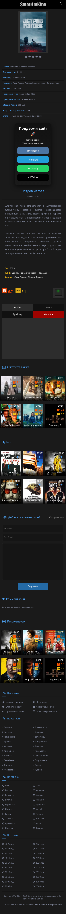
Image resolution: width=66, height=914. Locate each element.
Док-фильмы (41, 742)
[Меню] (4, 5)
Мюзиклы (8, 756)
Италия (8, 800)
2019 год (9, 858)
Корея (8, 814)
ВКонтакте (33, 150)
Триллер (43, 273)
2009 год (9, 882)
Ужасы (38, 765)
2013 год (9, 872)
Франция (40, 805)
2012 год (40, 872)
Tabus (48, 307)
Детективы (40, 737)
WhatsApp (33, 168)
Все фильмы (42, 702)
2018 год (40, 858)
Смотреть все (56, 517)
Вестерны (9, 732)
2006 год (40, 887)
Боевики (8, 728)
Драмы (7, 742)
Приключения (41, 756)
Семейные (9, 761)
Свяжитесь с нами (45, 707)
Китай (39, 809)
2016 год (40, 863)
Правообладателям (14, 712)
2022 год (40, 849)
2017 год (9, 863)
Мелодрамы (40, 751)
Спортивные (41, 761)
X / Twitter (33, 177)
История (8, 746)
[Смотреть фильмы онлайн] (33, 3)
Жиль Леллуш (20, 277)
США (38, 786)
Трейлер (17, 314)
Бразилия (10, 824)
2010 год (40, 877)
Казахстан (10, 795)
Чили (38, 824)
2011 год (9, 877)
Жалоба (48, 314)
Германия (10, 805)
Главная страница (14, 702)
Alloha (17, 307)
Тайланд (40, 819)
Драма (15, 273)
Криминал (9, 751)
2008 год (40, 882)
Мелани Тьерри (35, 277)
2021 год (9, 854)
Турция (39, 828)
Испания (40, 800)
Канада (39, 795)
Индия (8, 809)
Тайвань (9, 819)
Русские (38, 770)
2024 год (40, 844)
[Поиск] (61, 4)
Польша (9, 828)
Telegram (33, 159)
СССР (7, 786)
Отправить (33, 586)
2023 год (9, 849)
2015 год (9, 868)
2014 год (40, 868)
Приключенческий (28, 273)
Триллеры (9, 765)
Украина (40, 791)
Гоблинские (9, 737)
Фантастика (10, 770)
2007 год (9, 887)
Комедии (39, 746)
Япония (39, 814)
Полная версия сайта (46, 712)
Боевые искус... (42, 728)
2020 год (40, 854)
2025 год (9, 844)
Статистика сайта (14, 707)
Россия (8, 791)
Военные (39, 732)
